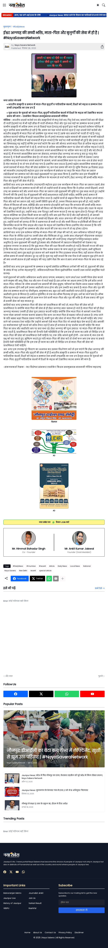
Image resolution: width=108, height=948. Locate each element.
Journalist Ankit (36, 893)
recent (33, 570)
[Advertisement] (31, 641)
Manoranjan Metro (12, 893)
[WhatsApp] (49, 578)
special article (45, 570)
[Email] (56, 578)
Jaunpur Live (9, 898)
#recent (42, 566)
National (87, 566)
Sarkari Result (35, 903)
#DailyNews (19, 26)
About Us (37, 932)
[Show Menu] (4, 5)
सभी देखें (98, 588)
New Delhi (23, 570)
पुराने (100, 676)
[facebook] (15, 694)
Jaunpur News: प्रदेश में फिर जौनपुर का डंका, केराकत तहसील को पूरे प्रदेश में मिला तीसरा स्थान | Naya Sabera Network (62, 777)
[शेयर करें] (101, 46)
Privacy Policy (65, 932)
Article (51, 566)
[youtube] (92, 694)
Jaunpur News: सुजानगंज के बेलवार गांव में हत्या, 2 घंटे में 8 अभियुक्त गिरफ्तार (55, 790)
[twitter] (41, 694)
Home (27, 932)
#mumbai (31, 566)
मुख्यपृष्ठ (7, 26)
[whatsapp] (67, 694)
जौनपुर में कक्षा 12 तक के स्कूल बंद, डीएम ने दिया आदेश (45, 803)
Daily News (62, 566)
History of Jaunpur (12, 903)
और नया (9, 676)
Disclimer (79, 932)
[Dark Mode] (97, 5)
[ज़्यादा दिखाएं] (62, 578)
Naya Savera (10, 570)
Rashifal (32, 908)
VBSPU (6, 908)
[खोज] (103, 5)
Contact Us (50, 932)
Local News (75, 566)
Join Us (32, 898)
